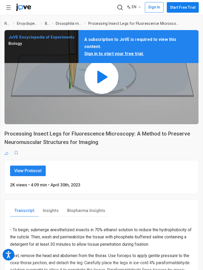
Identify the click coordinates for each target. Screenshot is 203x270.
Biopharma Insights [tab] (86, 210)
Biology (47, 23)
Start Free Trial (183, 7)
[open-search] (120, 7)
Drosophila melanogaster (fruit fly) (69, 23)
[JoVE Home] (23, 7)
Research (7, 23)
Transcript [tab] (24, 210)
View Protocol (27, 170)
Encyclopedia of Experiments (28, 23)
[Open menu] (8, 7)
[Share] (6, 153)
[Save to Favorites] (16, 153)
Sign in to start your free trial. (114, 53)
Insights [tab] (51, 210)
